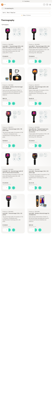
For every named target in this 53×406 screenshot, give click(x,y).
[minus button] (4, 61)
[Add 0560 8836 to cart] (39, 61)
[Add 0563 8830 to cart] (13, 187)
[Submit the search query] (3, 8)
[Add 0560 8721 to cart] (39, 103)
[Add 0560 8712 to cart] (13, 145)
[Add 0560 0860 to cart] (39, 230)
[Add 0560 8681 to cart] (39, 187)
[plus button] (9, 61)
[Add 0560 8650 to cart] (13, 230)
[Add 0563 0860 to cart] (13, 103)
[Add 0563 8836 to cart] (39, 145)
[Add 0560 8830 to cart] (13, 61)
